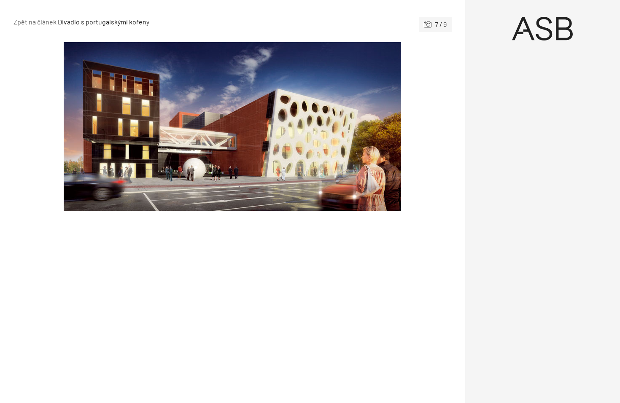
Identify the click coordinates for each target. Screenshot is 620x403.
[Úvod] (543, 28)
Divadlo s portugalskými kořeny (103, 22)
